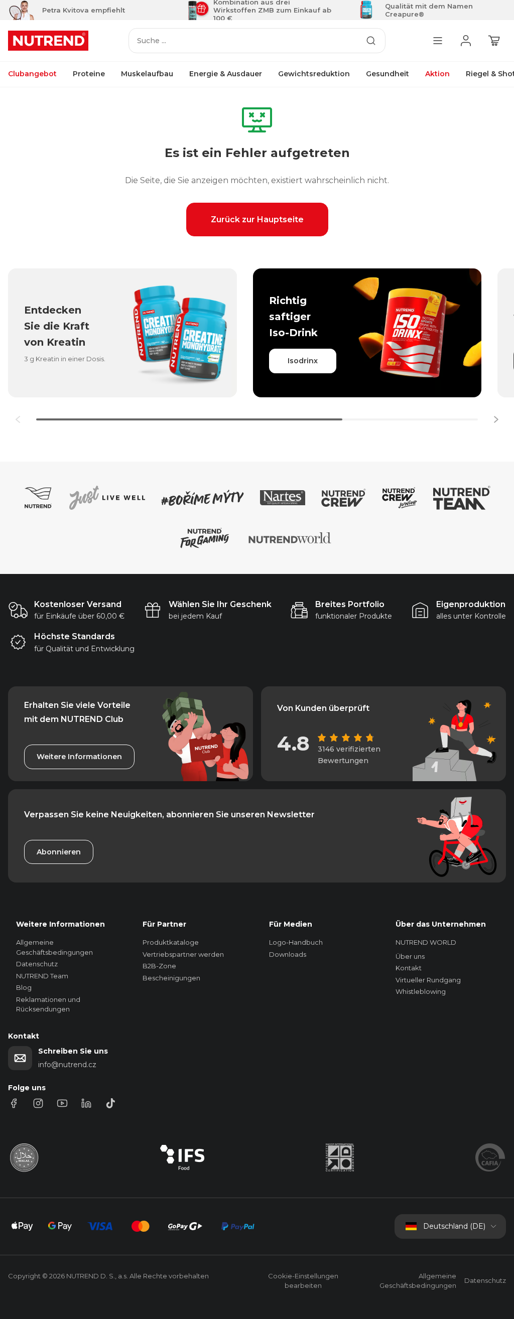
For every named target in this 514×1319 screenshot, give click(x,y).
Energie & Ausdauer (225, 73)
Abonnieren (59, 851)
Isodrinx (303, 360)
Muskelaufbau (147, 73)
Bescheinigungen (171, 978)
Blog (24, 987)
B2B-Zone (159, 966)
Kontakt (409, 968)
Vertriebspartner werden (183, 954)
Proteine (89, 73)
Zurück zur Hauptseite (257, 219)
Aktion (437, 73)
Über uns (410, 956)
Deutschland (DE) (454, 1226)
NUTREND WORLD (426, 942)
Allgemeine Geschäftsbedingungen (417, 1281)
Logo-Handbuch (296, 942)
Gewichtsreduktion (314, 73)
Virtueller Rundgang (428, 980)
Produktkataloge (171, 942)
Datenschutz (37, 964)
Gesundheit (387, 73)
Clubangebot (32, 73)
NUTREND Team (42, 976)
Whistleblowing (421, 991)
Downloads (287, 954)
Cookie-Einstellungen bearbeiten (303, 1281)
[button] (496, 419)
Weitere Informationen (79, 756)
